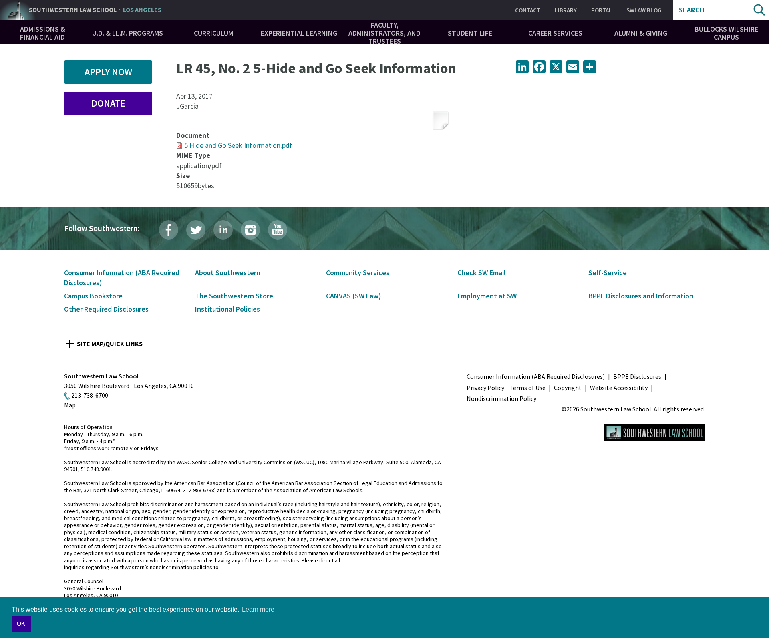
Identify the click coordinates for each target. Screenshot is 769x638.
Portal (601, 10)
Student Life (470, 33)
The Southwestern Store (234, 295)
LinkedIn (223, 230)
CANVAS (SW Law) (353, 295)
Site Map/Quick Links (110, 344)
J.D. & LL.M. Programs (128, 33)
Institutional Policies (227, 309)
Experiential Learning (299, 33)
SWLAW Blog (644, 10)
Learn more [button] (258, 609)
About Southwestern (227, 272)
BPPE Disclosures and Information (640, 295)
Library (566, 10)
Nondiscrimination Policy (501, 398)
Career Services (555, 33)
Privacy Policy (485, 388)
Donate (108, 103)
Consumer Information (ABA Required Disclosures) (536, 376)
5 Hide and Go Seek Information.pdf (238, 145)
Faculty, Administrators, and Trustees (384, 33)
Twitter (195, 230)
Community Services (357, 272)
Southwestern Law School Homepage (654, 432)
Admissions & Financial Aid (42, 33)
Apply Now (108, 72)
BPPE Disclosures (637, 376)
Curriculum (213, 33)
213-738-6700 (89, 395)
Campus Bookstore (93, 295)
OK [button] (21, 623)
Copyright (568, 388)
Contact (527, 10)
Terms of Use (527, 388)
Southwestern (95, 10)
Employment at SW (487, 295)
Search (692, 10)
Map (70, 405)
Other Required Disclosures (106, 309)
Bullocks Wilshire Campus (726, 33)
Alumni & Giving (640, 33)
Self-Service (607, 272)
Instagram (250, 230)
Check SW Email (481, 272)
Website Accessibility (619, 388)
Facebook (168, 230)
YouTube (277, 230)
